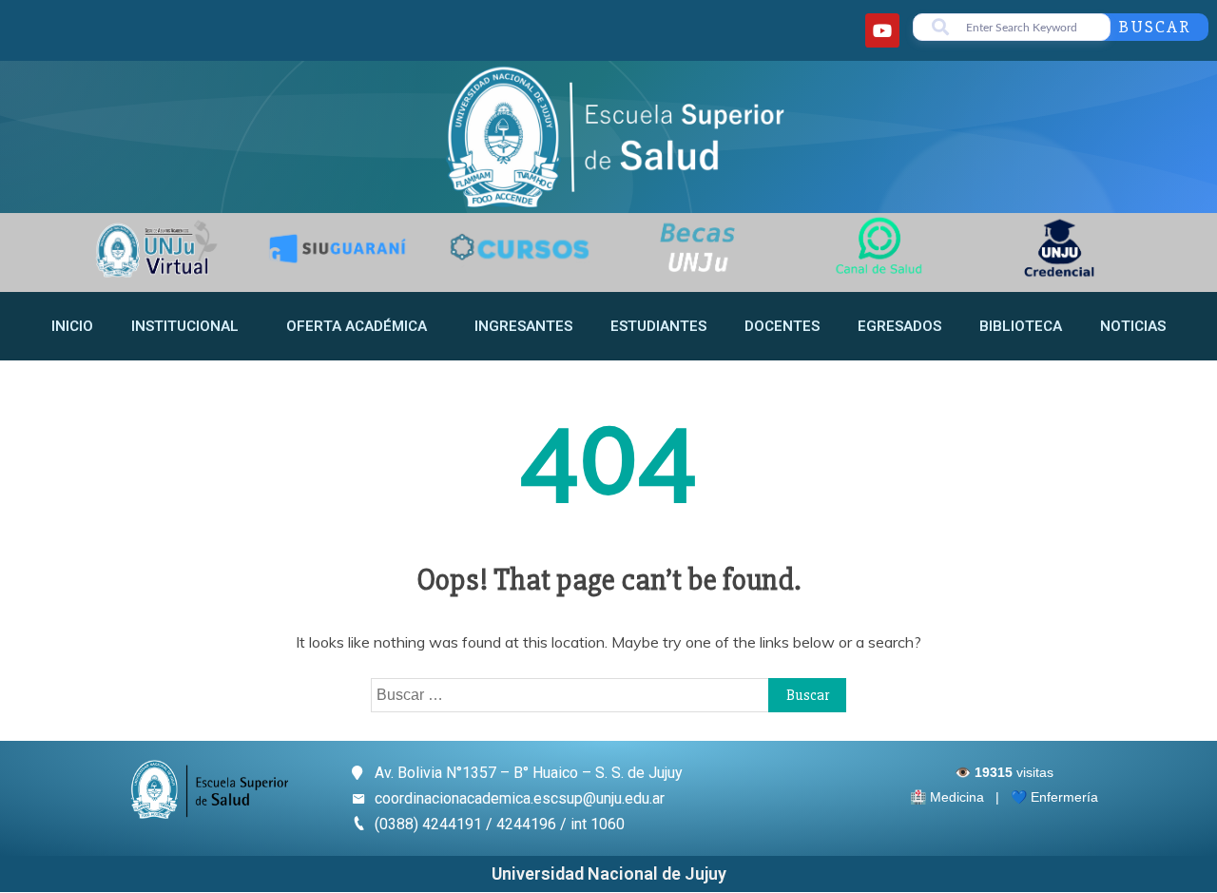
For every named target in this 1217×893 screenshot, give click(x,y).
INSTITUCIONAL (185, 326)
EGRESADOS (899, 326)
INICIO (72, 326)
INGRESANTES (523, 326)
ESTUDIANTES (658, 326)
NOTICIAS (1133, 326)
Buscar (1154, 26)
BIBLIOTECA (1020, 326)
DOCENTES (782, 326)
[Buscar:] (608, 694)
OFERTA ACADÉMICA (356, 326)
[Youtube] (882, 30)
